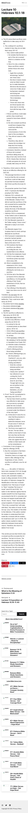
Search (21, 614)
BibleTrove (5, 3)
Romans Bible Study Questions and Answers (16, 675)
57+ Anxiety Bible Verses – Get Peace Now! (17, 754)
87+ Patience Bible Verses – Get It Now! (17, 733)
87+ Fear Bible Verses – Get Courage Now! (15, 701)
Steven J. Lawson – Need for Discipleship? (17, 640)
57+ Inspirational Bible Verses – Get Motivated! (17, 712)
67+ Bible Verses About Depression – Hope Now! (17, 722)
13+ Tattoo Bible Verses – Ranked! (17, 743)
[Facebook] (7, 811)
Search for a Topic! (7, 611)
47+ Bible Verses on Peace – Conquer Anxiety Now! (16, 689)
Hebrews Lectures (6, 578)
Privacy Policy (17, 808)
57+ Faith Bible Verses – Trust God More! (16, 765)
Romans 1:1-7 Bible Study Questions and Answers (17, 664)
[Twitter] (11, 811)
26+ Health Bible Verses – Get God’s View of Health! (16, 776)
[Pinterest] (2, 811)
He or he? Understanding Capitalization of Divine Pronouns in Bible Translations (17, 628)
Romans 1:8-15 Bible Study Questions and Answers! (15, 652)
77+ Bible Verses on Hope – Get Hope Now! (16, 788)
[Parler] (16, 811)
